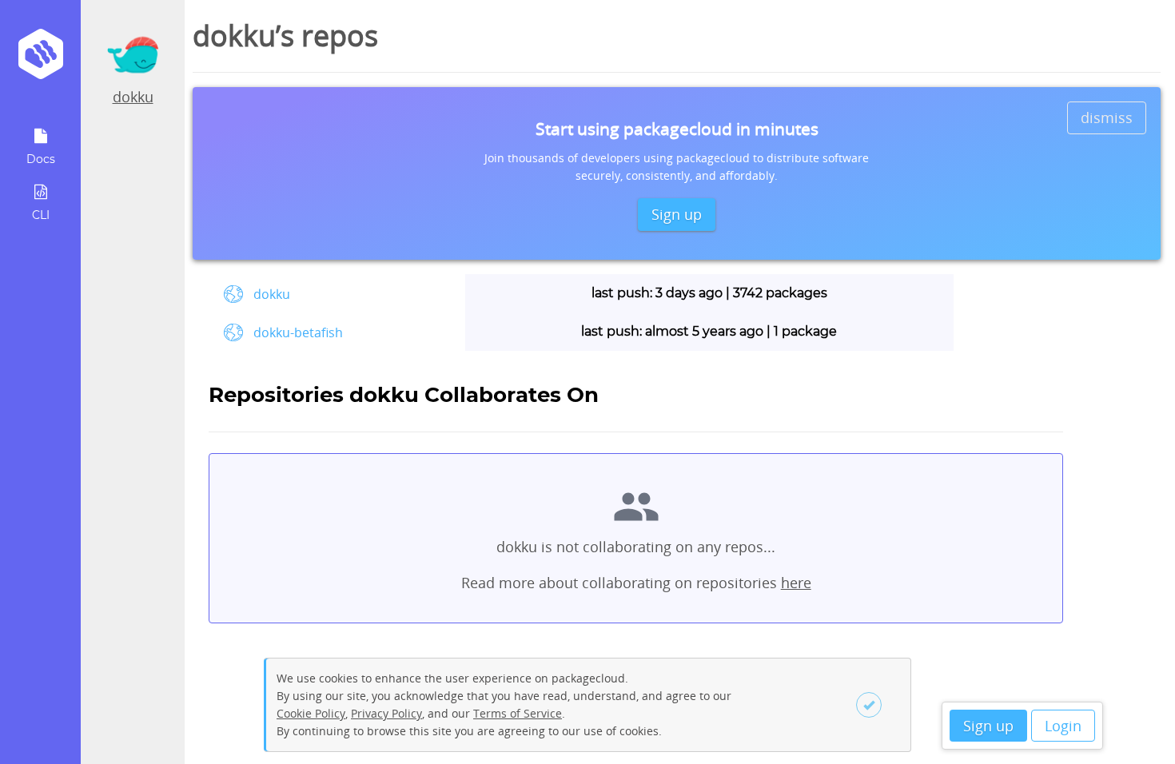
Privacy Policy (386, 713)
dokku (133, 96)
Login (1063, 725)
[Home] (40, 59)
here (796, 582)
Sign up (988, 725)
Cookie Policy (311, 713)
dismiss (1107, 117)
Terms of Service (517, 713)
